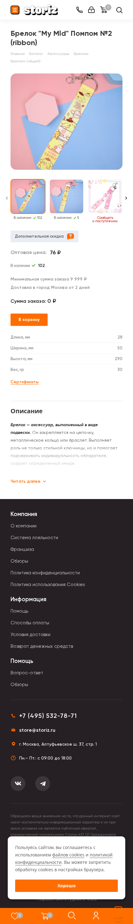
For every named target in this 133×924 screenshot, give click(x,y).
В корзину (29, 319)
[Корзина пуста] (45, 916)
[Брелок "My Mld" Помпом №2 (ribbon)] (66, 121)
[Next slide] (126, 201)
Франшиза (22, 549)
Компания (24, 514)
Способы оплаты (30, 623)
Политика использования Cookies (48, 584)
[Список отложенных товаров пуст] (15, 916)
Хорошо (67, 886)
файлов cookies (68, 855)
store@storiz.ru (37, 730)
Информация (28, 599)
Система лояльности (34, 537)
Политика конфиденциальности (45, 573)
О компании (23, 526)
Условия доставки (30, 634)
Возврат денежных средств (42, 646)
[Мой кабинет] (91, 9)
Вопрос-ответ (27, 673)
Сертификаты (25, 382)
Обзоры (19, 561)
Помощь (19, 611)
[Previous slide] (7, 201)
